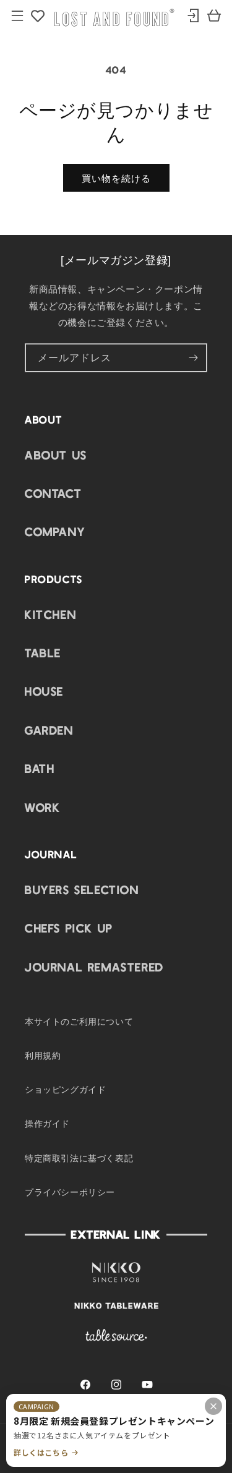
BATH (39, 768)
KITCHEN (50, 614)
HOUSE (44, 691)
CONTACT (53, 493)
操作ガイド (47, 1123)
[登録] (193, 357)
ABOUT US (56, 454)
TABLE (43, 652)
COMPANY (55, 531)
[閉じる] (213, 1406)
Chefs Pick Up (69, 928)
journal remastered (94, 967)
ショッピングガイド (65, 1089)
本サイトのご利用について (79, 1021)
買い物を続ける (116, 178)
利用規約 (43, 1055)
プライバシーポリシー (70, 1191)
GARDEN (49, 730)
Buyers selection (82, 889)
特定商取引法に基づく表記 (79, 1157)
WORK (42, 807)
